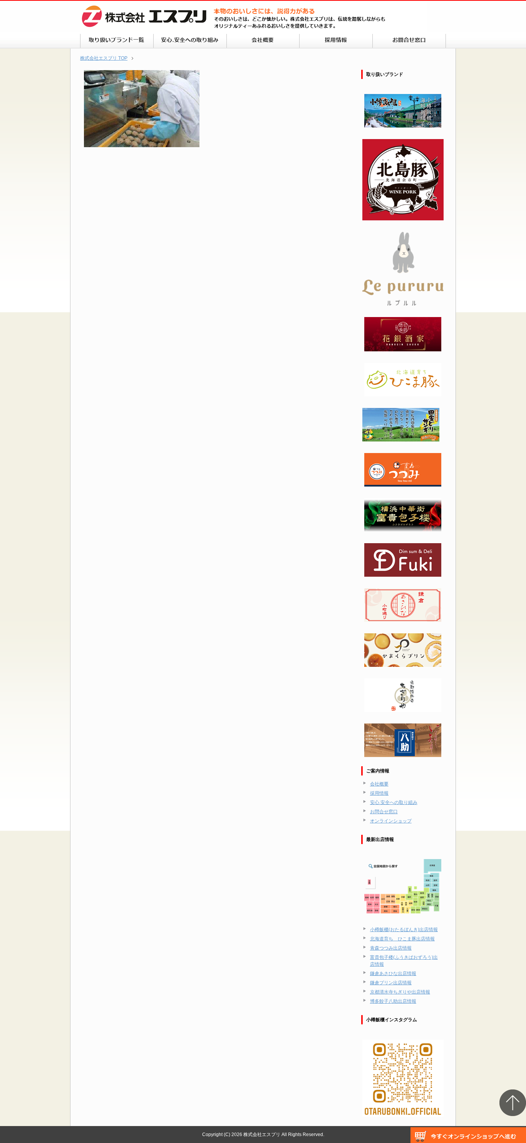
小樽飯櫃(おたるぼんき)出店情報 (404, 929)
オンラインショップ (391, 821)
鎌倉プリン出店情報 (391, 982)
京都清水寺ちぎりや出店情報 (400, 992)
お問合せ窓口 (384, 811)
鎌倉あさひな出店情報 (393, 973)
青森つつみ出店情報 (391, 948)
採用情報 (379, 793)
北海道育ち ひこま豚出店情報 (402, 939)
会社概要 (379, 784)
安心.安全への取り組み (393, 802)
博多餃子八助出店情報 (393, 1001)
